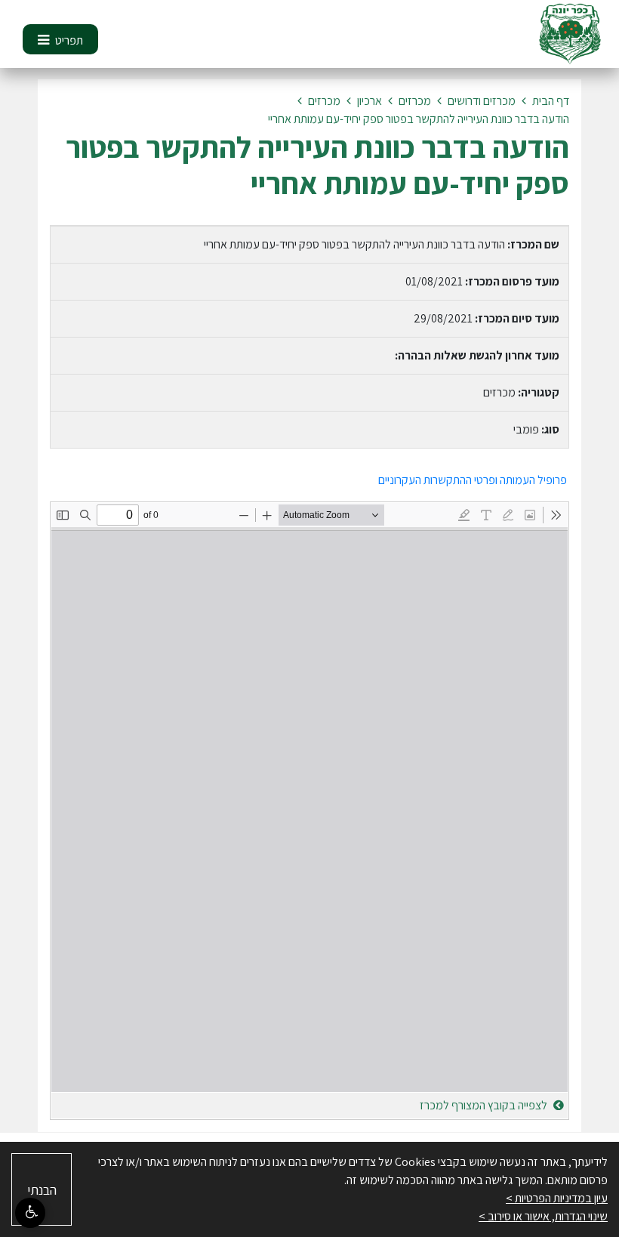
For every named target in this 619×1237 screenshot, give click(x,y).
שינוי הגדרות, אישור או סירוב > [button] (543, 1216)
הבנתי (42, 1189)
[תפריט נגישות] (30, 1213)
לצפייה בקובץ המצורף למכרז (485, 1105)
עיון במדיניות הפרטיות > (557, 1198)
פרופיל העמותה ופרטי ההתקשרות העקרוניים (473, 480)
